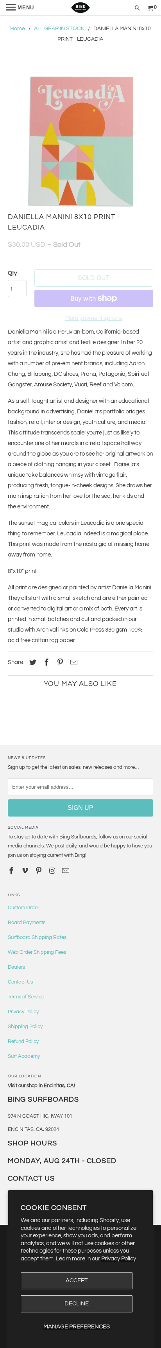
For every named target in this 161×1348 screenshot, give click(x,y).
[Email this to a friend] (72, 662)
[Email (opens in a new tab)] (66, 871)
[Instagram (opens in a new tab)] (53, 871)
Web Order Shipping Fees (37, 952)
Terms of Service (26, 997)
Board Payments (26, 922)
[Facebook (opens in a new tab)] (45, 662)
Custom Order (23, 907)
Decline (76, 1304)
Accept (77, 1280)
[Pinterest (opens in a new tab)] (59, 662)
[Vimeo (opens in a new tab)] (25, 871)
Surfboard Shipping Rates (37, 937)
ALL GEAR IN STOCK (59, 28)
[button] (80, 141)
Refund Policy (23, 1041)
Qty (12, 273)
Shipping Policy (25, 1026)
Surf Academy (24, 1056)
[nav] (20, 8)
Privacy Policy (118, 1259)
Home (17, 28)
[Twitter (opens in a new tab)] (31, 662)
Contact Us (20, 982)
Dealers (16, 967)
